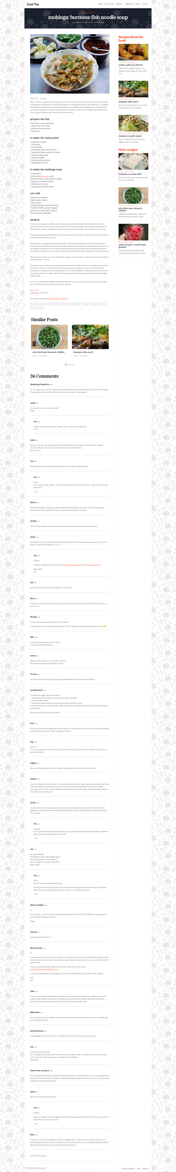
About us (146, 1169)
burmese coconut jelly (130, 174)
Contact (145, 4)
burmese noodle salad (130, 136)
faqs (96, 1117)
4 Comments (42, 356)
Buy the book (109, 4)
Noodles (85, 12)
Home (100, 4)
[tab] (65, 364)
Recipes (91, 12)
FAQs (139, 1169)
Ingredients (129, 4)
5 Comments (83, 356)
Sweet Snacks (129, 171)
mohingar (94, 304)
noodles (102, 304)
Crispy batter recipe (94, 565)
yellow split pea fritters (131, 65)
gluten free (76, 304)
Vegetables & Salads (138, 133)
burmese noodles (52, 304)
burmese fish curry (84, 352)
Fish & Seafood (124, 99)
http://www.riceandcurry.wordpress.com (44, 969)
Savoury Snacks (130, 62)
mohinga (85, 304)
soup (33, 308)
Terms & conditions (128, 1169)
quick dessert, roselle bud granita (132, 246)
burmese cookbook (37, 304)
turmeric (40, 308)
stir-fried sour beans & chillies (48, 352)
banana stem (44, 176)
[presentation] (49, 337)
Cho (35, 356)
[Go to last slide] (34, 343)
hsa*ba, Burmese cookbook (58, 299)
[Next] (105, 343)
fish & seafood (65, 304)
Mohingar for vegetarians (72, 565)
